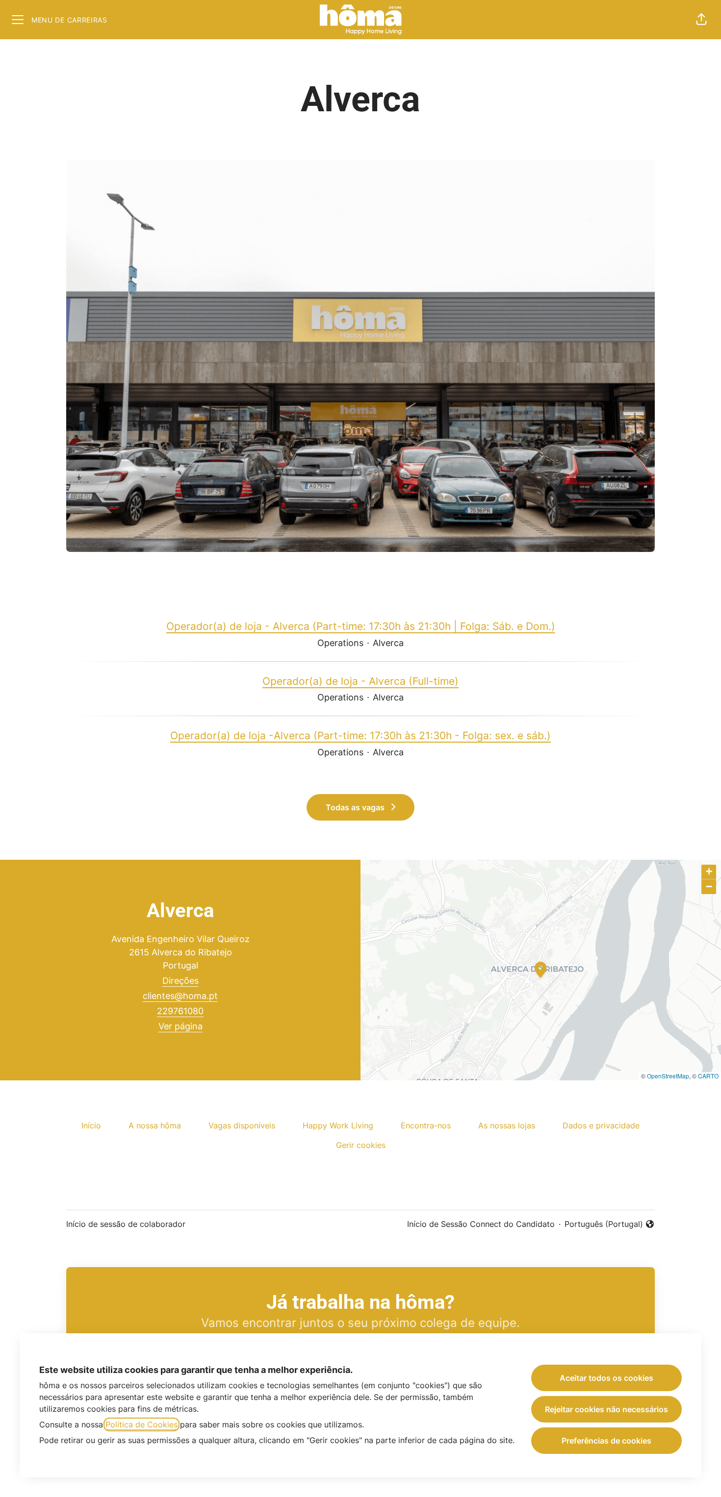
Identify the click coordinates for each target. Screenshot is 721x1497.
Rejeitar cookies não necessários (606, 1409)
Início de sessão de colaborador (125, 1224)
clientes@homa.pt (180, 996)
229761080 (180, 1011)
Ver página (180, 1026)
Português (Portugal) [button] (604, 1224)
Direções (180, 980)
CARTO (708, 1076)
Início (91, 1125)
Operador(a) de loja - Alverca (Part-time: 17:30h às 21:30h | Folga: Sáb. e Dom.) (360, 626)
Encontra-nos (426, 1125)
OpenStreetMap (668, 1076)
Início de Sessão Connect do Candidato (481, 1224)
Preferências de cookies (606, 1441)
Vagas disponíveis (241, 1125)
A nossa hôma (155, 1125)
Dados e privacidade (601, 1125)
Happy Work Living (338, 1125)
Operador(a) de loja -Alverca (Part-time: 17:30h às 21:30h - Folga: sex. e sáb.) (360, 735)
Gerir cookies (361, 1145)
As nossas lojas (506, 1125)
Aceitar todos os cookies (606, 1378)
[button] (701, 19)
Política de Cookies (141, 1424)
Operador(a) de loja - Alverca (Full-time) (360, 681)
